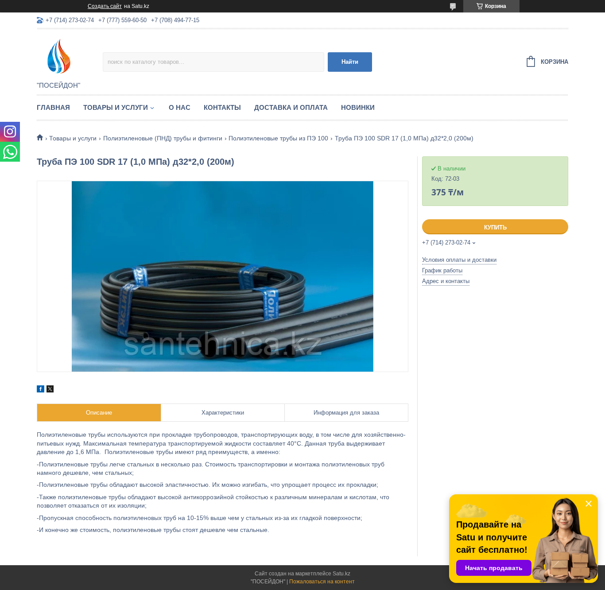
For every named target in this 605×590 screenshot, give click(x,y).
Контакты (222, 107)
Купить (495, 227)
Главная (53, 107)
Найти (349, 61)
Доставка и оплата (291, 107)
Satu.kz (341, 574)
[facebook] (40, 390)
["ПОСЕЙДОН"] (70, 56)
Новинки (358, 107)
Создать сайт (105, 6)
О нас (179, 107)
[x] (50, 390)
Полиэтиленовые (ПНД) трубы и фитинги (162, 138)
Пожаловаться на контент (322, 581)
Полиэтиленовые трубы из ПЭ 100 (278, 138)
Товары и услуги (115, 107)
